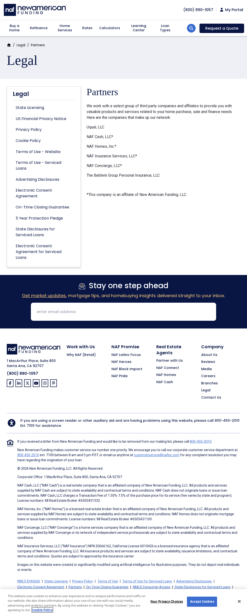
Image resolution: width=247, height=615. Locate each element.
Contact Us (211, 397)
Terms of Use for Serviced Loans (147, 581)
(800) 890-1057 (22, 373)
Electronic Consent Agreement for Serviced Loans (39, 251)
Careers (208, 376)
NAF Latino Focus (126, 355)
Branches (209, 383)
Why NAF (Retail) (81, 355)
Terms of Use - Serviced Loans (38, 165)
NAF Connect (167, 368)
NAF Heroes (121, 362)
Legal (21, 45)
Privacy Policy (29, 129)
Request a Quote (221, 28)
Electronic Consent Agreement (34, 193)
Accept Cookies (202, 601)
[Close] (239, 601)
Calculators (109, 28)
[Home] (35, 9)
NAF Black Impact (126, 369)
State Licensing (30, 107)
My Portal (233, 9)
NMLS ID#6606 (28, 581)
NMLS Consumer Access (151, 587)
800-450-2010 (227, 420)
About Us (209, 355)
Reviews (208, 362)
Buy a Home (14, 28)
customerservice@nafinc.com (156, 455)
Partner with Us (169, 361)
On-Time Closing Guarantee (42, 207)
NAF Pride (119, 376)
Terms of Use (107, 581)
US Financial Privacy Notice (41, 118)
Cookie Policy (28, 140)
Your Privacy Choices (166, 601)
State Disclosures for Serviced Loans (35, 232)
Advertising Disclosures (37, 179)
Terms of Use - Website (38, 151)
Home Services (65, 28)
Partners (75, 587)
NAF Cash (164, 382)
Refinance (39, 28)
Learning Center (138, 28)
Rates (87, 28)
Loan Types (165, 28)
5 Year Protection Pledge (39, 218)
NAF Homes (166, 375)
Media (206, 369)
